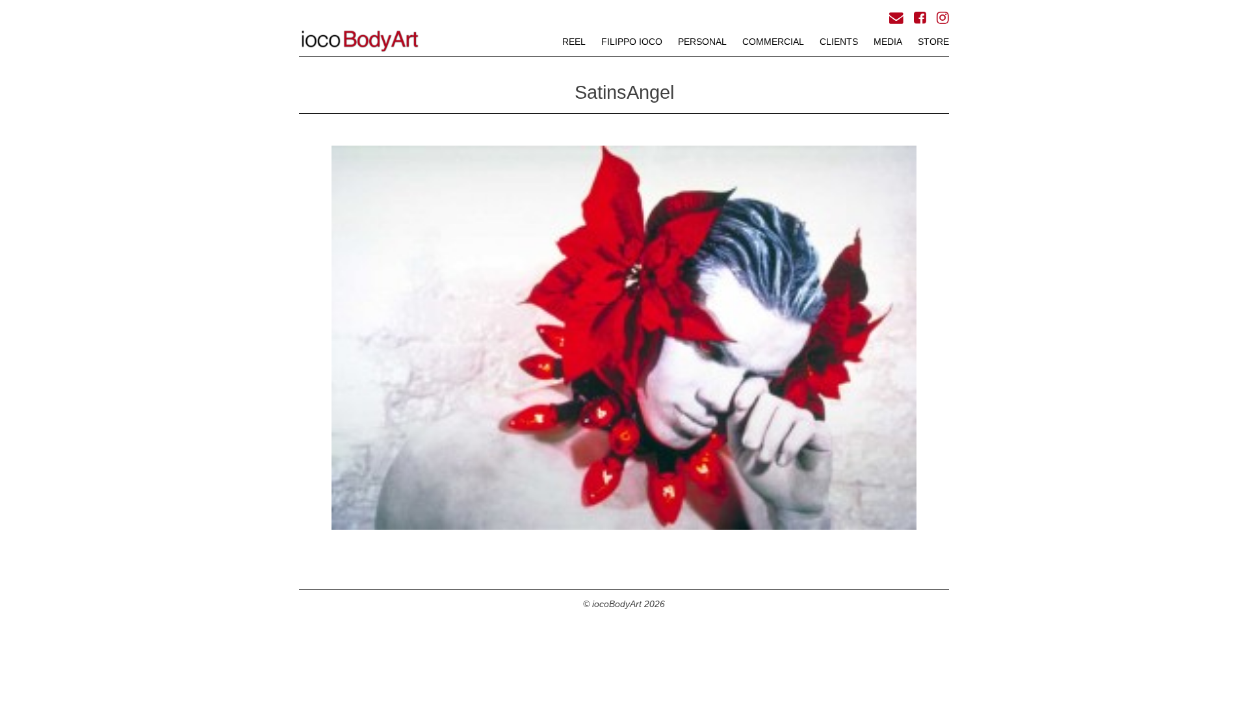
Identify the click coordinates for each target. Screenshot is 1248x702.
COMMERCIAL (773, 41)
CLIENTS (839, 41)
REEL (574, 41)
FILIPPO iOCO (631, 41)
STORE (933, 41)
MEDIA (888, 41)
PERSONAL (702, 41)
